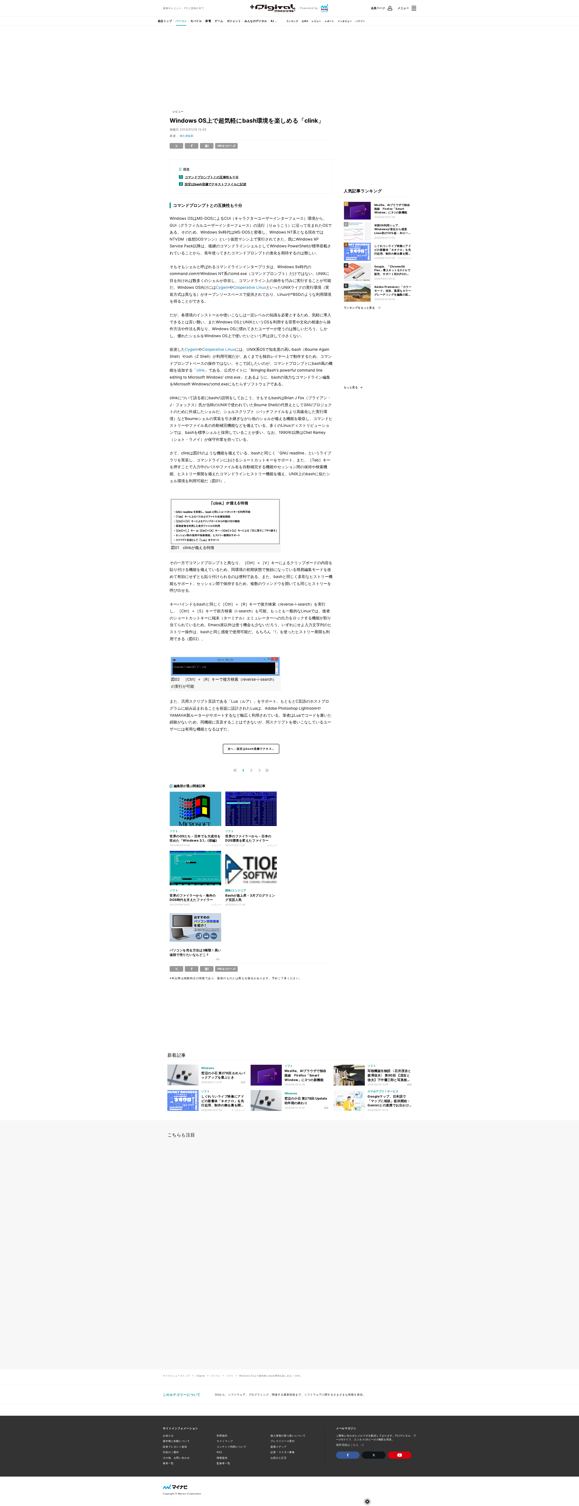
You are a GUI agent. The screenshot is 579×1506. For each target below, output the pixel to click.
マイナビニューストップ (176, 1375)
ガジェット (234, 21)
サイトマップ (225, 1441)
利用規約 (222, 1435)
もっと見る (351, 387)
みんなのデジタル (255, 21)
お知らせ (168, 1435)
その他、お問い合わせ (176, 1457)
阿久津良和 (186, 136)
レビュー (316, 21)
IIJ (272, 21)
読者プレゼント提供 (175, 1446)
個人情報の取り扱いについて (288, 1435)
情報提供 (222, 1457)
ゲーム (219, 21)
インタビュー (345, 21)
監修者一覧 (223, 1463)
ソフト (229, 1375)
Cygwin (222, 287)
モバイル (196, 21)
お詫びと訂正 (279, 1457)
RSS (219, 1452)
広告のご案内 (171, 1452)
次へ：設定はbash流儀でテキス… (251, 748)
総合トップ (165, 21)
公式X (305, 21)
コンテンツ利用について (231, 1446)
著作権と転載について (176, 1441)
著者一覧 (168, 1463)
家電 (208, 21)
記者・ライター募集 (283, 1452)
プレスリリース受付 (283, 1441)
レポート (329, 21)
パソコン (181, 21)
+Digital (200, 1375)
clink (201, 370)
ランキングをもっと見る (359, 307)
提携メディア (279, 1446)
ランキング (292, 21)
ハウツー (360, 21)
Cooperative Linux (249, 287)
